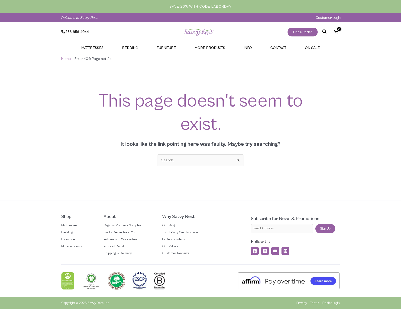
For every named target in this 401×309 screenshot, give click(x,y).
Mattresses (69, 225)
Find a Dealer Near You (119, 232)
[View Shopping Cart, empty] (336, 32)
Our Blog (168, 225)
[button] (303, 32)
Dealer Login (331, 303)
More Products (72, 246)
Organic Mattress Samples (122, 225)
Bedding (67, 232)
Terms (314, 303)
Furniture (68, 239)
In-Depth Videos (173, 239)
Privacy (301, 303)
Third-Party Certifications (180, 232)
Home (66, 59)
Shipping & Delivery (117, 253)
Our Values (170, 246)
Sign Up (325, 229)
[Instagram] (265, 251)
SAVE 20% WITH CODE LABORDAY (200, 6)
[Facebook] (255, 251)
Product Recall (114, 246)
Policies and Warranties (120, 239)
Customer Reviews (175, 253)
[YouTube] (275, 251)
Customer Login (328, 18)
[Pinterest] (285, 251)
